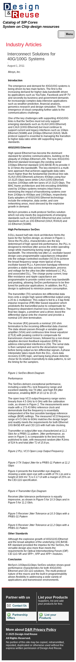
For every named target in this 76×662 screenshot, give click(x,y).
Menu (69, 34)
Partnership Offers (17, 616)
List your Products (47, 616)
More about (31, 629)
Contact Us (19, 605)
